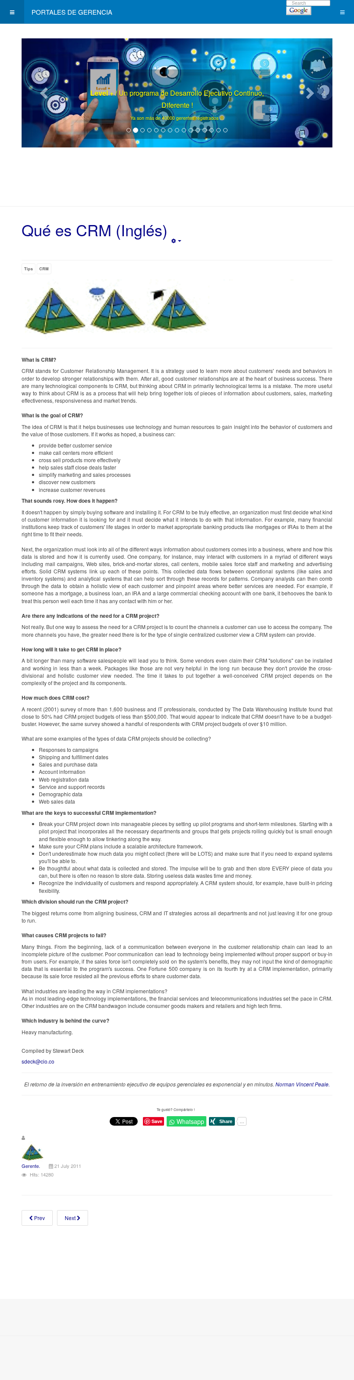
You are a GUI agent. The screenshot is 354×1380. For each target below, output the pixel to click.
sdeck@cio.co (38, 1061)
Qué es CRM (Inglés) (95, 230)
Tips (28, 269)
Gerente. (31, 1165)
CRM (44, 269)
